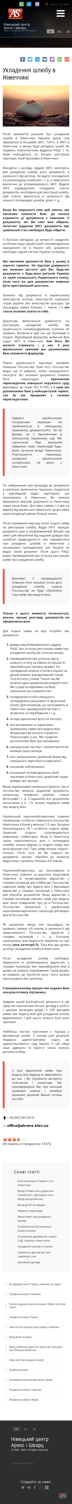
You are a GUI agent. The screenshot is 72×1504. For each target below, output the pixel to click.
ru (59, 31)
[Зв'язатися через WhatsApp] (21, 4)
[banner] (20, 20)
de (68, 31)
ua (50, 31)
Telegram (37, 61)
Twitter (30, 61)
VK (44, 61)
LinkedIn (41, 1487)
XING (46, 1487)
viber (52, 61)
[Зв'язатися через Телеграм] (29, 4)
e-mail (67, 61)
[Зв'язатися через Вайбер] (37, 4)
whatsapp (59, 61)
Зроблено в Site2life (22, 1463)
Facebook (22, 61)
